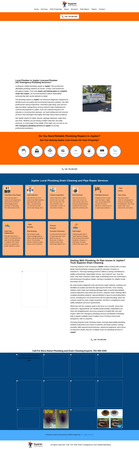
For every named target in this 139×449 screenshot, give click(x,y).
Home (36, 9)
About (66, 9)
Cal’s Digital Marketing (87, 434)
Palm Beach (84, 9)
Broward (74, 9)
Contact (102, 9)
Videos (94, 9)
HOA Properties (56, 9)
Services (44, 9)
